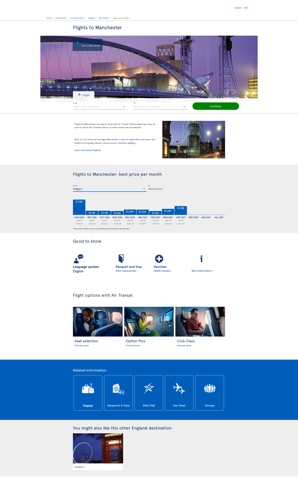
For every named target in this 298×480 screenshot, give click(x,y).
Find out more (81, 345)
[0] (193, 207)
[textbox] (99, 106)
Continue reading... (127, 142)
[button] (83, 94)
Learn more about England (87, 150)
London (78, 466)
